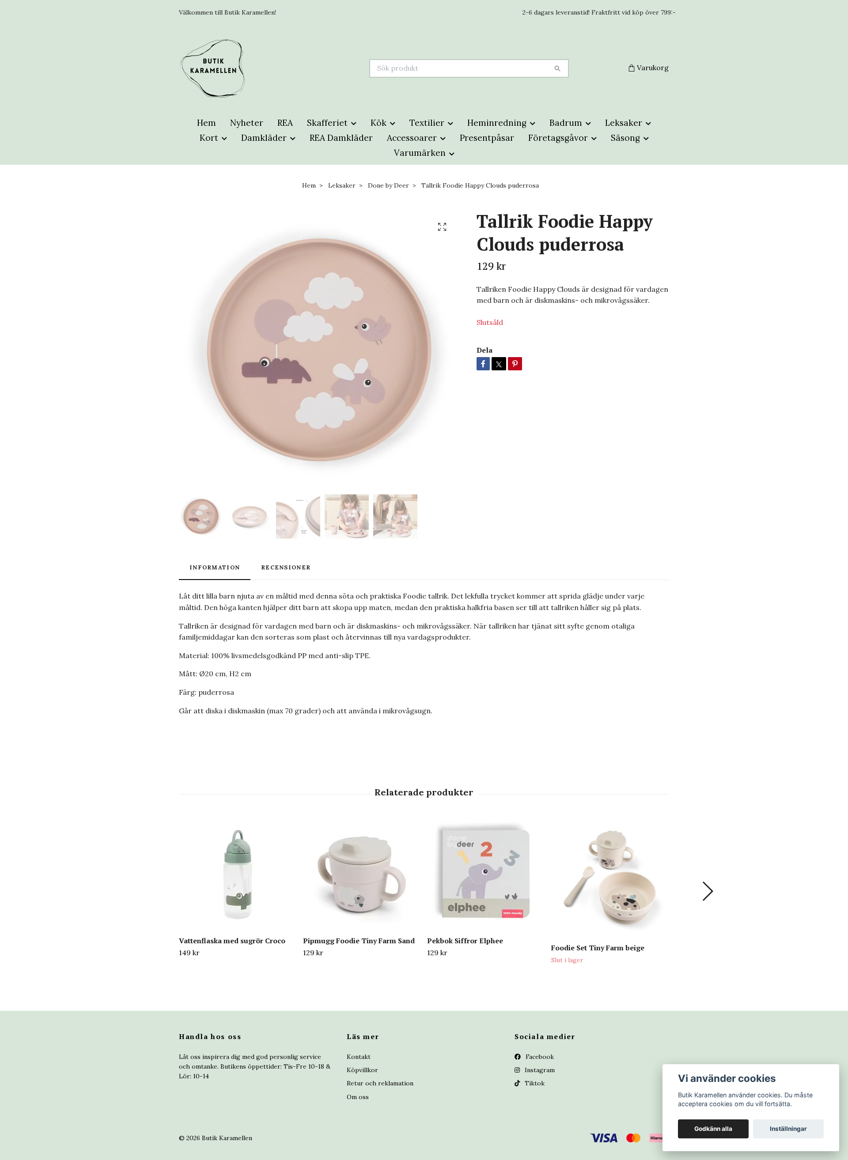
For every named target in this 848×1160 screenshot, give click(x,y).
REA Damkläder (341, 137)
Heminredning (496, 122)
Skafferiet (327, 122)
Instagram (539, 1070)
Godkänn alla (713, 1128)
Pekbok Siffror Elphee (465, 940)
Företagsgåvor (558, 137)
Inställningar (788, 1128)
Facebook (539, 1057)
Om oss (358, 1097)
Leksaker (623, 122)
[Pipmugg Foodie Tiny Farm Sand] (361, 874)
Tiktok (534, 1083)
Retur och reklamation (380, 1083)
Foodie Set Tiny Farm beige (597, 948)
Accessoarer (412, 137)
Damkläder (264, 137)
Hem (206, 122)
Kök (378, 122)
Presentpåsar (487, 137)
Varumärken (420, 152)
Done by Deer (388, 185)
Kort (209, 137)
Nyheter (246, 122)
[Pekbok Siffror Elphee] (486, 874)
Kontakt (359, 1057)
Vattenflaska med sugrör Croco (232, 940)
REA (285, 122)
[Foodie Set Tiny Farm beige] (610, 877)
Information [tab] (214, 567)
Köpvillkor (362, 1070)
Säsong (625, 137)
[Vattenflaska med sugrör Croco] (237, 874)
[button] (707, 891)
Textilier (426, 122)
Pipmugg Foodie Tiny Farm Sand (359, 940)
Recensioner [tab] (285, 567)
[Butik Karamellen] (301, 68)
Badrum (565, 122)
